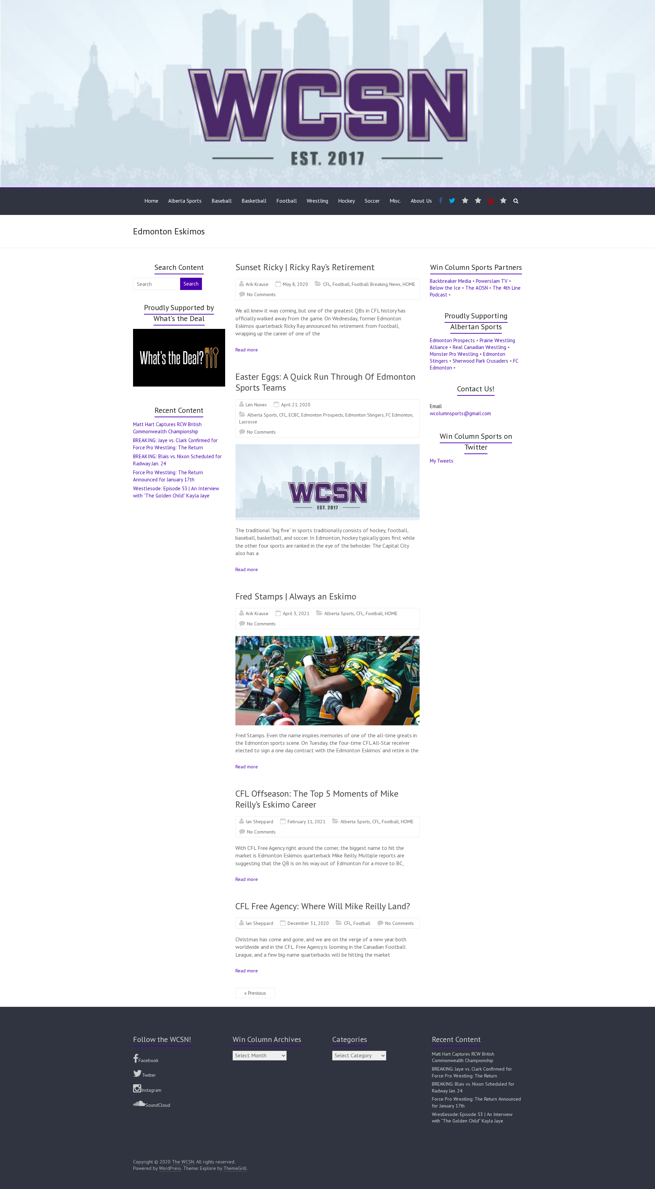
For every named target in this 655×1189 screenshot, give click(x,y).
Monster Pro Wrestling (454, 354)
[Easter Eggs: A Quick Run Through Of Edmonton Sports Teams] (327, 447)
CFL (327, 284)
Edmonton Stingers (364, 415)
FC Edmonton (399, 415)
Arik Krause (257, 284)
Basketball (254, 200)
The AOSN (476, 288)
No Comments (261, 294)
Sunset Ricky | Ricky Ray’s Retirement (305, 267)
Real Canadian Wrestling (479, 347)
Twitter (149, 1075)
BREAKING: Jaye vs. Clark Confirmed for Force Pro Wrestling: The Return (472, 1072)
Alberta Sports (185, 200)
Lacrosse (248, 422)
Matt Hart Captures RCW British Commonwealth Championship (463, 1057)
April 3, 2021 (296, 613)
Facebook (148, 1060)
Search (191, 283)
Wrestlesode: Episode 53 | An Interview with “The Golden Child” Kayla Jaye (472, 1117)
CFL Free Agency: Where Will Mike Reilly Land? (322, 906)
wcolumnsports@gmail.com (460, 413)
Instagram (151, 1090)
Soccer (372, 200)
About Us (421, 200)
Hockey (346, 200)
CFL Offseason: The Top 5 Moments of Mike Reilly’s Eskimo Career (316, 799)
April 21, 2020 (295, 405)
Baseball (222, 200)
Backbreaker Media (450, 281)
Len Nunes (256, 405)
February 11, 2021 (306, 821)
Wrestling (317, 200)
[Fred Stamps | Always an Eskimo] (327, 639)
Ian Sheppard (259, 821)
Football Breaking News (376, 284)
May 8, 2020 (295, 284)
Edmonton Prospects (322, 415)
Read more (246, 350)
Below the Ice (445, 288)
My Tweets (441, 461)
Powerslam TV (492, 281)
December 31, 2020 (308, 923)
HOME (409, 284)
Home (151, 200)
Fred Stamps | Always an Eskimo (295, 596)
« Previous (255, 993)
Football (286, 200)
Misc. (395, 200)
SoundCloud (157, 1105)
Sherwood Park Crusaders (480, 361)
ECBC (294, 415)
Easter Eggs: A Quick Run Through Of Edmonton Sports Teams (325, 382)
